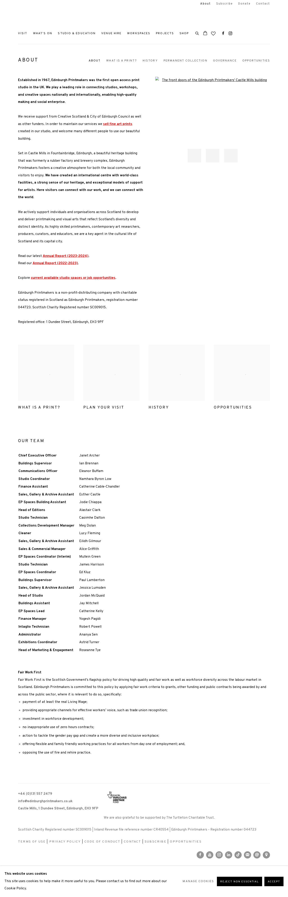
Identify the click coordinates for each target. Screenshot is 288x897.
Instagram (230, 33)
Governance (225, 61)
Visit (22, 33)
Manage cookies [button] (198, 881)
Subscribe (224, 4)
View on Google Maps (266, 854)
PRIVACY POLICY (65, 842)
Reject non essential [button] (239, 881)
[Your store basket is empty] (205, 33)
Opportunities (256, 61)
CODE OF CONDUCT (102, 842)
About (205, 4)
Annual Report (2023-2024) (65, 256)
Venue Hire (111, 33)
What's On (42, 33)
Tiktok (238, 854)
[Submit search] (197, 33)
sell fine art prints (117, 124)
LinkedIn (228, 854)
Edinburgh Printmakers (45, 18)
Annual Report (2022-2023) (55, 263)
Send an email (257, 854)
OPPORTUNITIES (185, 842)
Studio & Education (77, 33)
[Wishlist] (213, 32)
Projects (165, 33)
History (150, 61)
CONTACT (132, 842)
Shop (184, 33)
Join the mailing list (247, 854)
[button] (194, 155)
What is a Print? (121, 61)
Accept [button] (274, 881)
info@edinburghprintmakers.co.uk (45, 801)
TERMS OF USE (32, 842)
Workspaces (138, 33)
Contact (263, 4)
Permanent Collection (185, 61)
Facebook (223, 33)
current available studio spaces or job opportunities (73, 278)
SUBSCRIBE (155, 842)
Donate (244, 4)
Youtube (209, 854)
